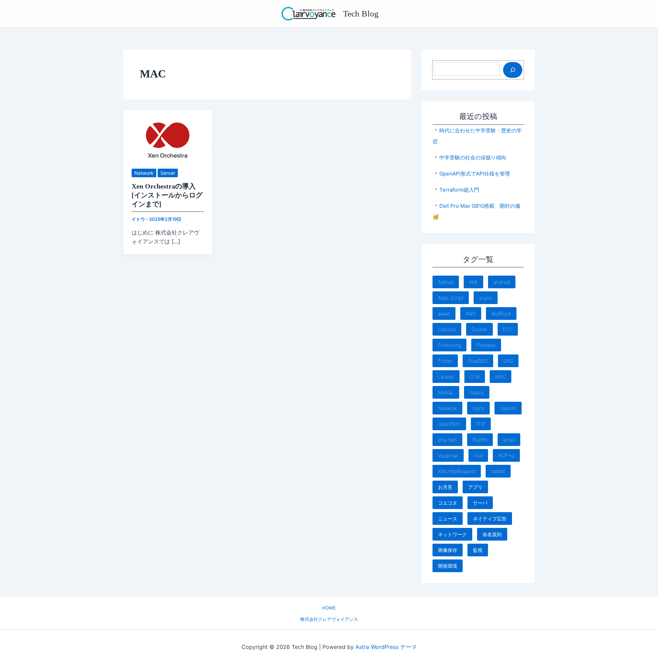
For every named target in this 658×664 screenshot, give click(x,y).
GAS (508, 361)
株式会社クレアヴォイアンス (329, 619)
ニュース (447, 518)
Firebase (486, 345)
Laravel (446, 376)
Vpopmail (448, 455)
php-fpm (447, 440)
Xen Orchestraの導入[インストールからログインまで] (167, 195)
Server (167, 173)
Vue (478, 455)
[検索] (512, 70)
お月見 (445, 487)
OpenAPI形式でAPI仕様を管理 (474, 173)
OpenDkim (449, 424)
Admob (445, 282)
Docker (479, 329)
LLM (474, 376)
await (444, 313)
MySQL (446, 392)
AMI (473, 282)
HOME (329, 608)
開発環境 (447, 566)
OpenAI (508, 408)
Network (144, 173)
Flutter (445, 361)
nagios (477, 392)
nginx (478, 408)
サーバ (480, 503)
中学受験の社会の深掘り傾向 (472, 157)
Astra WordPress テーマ (386, 646)
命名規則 (492, 534)
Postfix (480, 440)
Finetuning (449, 345)
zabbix (498, 471)
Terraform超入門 (459, 189)
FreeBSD (478, 361)
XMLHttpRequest (456, 471)
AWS (471, 313)
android (502, 282)
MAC (500, 376)
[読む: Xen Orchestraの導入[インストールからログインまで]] (167, 134)
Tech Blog (361, 13)
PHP (480, 424)
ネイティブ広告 (490, 518)
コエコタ (447, 503)
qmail (509, 440)
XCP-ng (506, 455)
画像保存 (447, 550)
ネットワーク (452, 534)
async (485, 298)
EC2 (507, 329)
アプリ (475, 487)
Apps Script (450, 298)
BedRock (501, 313)
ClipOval (447, 329)
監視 (478, 550)
